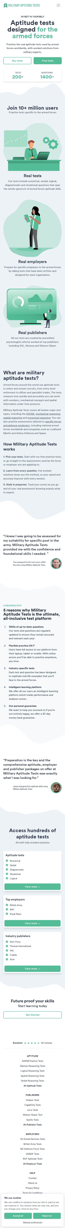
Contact (33, 1178)
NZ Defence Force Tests (32, 1148)
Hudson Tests (32, 1100)
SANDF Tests (32, 1153)
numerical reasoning (39, 417)
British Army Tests (32, 1144)
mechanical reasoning (48, 413)
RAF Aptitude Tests (32, 1158)
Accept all (18, 1215)
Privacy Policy (32, 1188)
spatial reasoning (12, 417)
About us (32, 1183)
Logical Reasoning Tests (32, 1070)
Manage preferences (32, 1222)
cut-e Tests (32, 1109)
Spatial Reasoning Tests (32, 1075)
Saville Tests (32, 1119)
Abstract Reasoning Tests (32, 1066)
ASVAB (30, 413)
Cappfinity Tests (32, 1104)
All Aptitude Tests (32, 1085)
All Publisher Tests (32, 1124)
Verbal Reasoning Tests (32, 1080)
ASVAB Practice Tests (32, 1061)
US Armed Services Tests (32, 1139)
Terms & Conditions (32, 1192)
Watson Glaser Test (32, 1114)
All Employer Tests (32, 1163)
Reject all (47, 1215)
